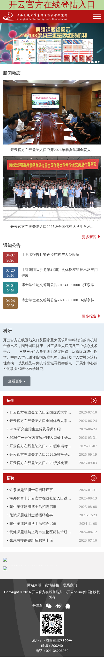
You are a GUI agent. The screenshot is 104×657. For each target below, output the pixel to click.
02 (92, 62)
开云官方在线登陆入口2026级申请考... (40, 446)
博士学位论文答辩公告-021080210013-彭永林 (57, 300)
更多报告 (89, 316)
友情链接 (52, 585)
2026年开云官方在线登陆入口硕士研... (40, 437)
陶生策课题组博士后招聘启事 (33, 507)
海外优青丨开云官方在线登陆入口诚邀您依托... (41, 498)
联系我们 (70, 585)
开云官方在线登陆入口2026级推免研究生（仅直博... (41, 463)
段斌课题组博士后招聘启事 (31, 515)
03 (96, 62)
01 (89, 62)
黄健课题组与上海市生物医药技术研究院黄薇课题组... (41, 532)
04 (99, 62)
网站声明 (34, 585)
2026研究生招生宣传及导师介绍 (35, 429)
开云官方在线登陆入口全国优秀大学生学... (41, 412)
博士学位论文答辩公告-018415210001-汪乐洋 (57, 285)
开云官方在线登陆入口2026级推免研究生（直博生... (41, 454)
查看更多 (15, 381)
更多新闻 (89, 237)
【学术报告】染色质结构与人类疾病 (50, 254)
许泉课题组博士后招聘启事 (31, 490)
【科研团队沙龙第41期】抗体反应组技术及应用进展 (59, 272)
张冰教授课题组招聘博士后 (31, 540)
